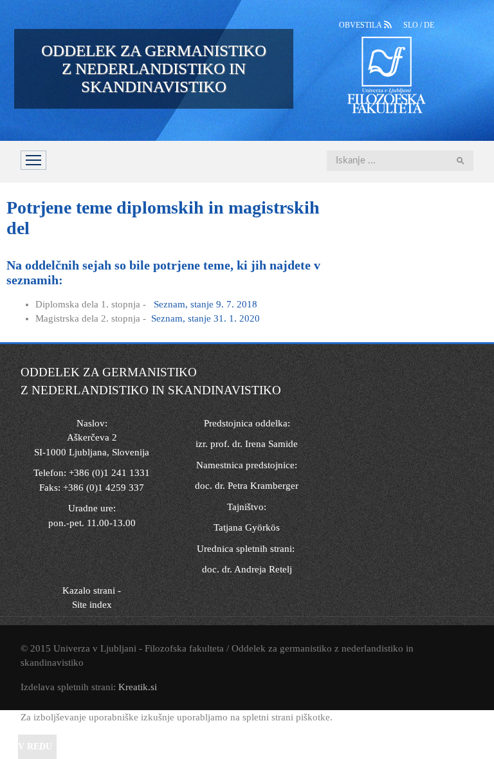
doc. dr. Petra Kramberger (246, 485)
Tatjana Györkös (247, 527)
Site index (92, 604)
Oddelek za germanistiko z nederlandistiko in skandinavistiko (153, 68)
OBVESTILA (361, 25)
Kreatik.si (137, 687)
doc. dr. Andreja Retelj (247, 569)
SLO (411, 25)
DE (429, 25)
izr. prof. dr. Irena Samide (247, 444)
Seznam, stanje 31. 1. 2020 (205, 318)
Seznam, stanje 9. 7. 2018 (205, 304)
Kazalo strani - (91, 590)
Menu (33, 160)
